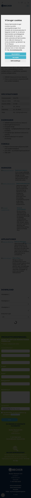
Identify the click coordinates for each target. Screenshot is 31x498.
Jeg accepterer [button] (15, 54)
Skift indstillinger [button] (15, 60)
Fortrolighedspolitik (16, 50)
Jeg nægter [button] (15, 57)
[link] (16, 50)
